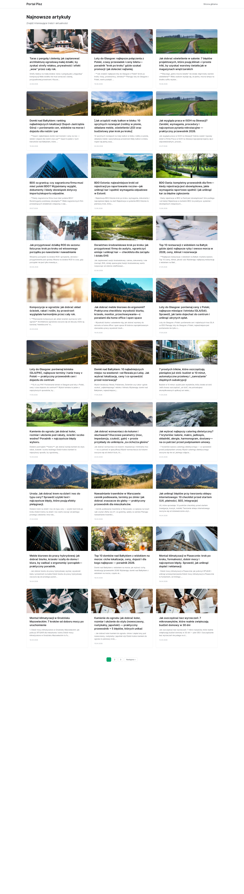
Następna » (131, 660)
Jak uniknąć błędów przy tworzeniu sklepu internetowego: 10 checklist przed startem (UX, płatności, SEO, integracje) (185, 497)
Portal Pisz (34, 4)
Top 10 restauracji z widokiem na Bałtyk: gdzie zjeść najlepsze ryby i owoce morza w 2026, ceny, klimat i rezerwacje (186, 248)
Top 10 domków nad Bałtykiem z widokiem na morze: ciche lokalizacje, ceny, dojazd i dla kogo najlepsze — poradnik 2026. (122, 559)
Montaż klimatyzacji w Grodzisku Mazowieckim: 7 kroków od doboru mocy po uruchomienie (57, 621)
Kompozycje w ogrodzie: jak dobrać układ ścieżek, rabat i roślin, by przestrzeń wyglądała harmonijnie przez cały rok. (55, 311)
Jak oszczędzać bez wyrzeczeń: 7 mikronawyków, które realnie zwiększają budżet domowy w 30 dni (183, 621)
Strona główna (210, 4)
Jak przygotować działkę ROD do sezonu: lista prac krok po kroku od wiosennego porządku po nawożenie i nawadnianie (55, 248)
